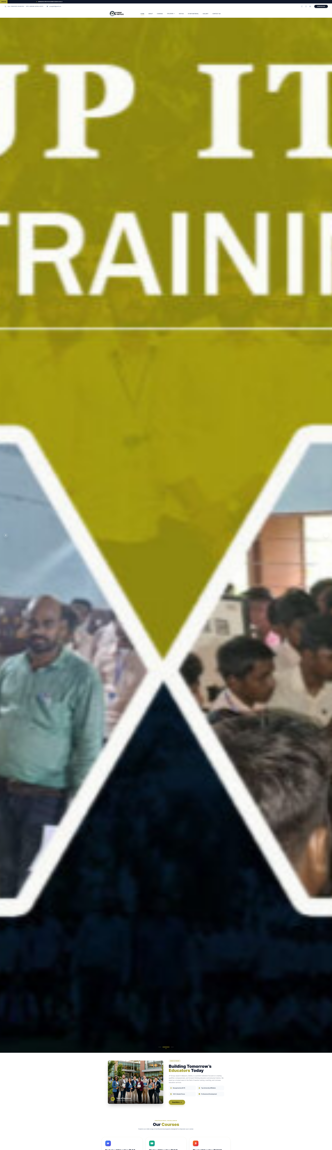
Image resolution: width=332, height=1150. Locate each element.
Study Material (193, 13)
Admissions (321, 6)
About (150, 13)
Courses (160, 13)
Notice (181, 13)
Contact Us (217, 13)
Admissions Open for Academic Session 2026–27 (50, 1)
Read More (177, 1102)
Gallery (205, 13)
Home (142, 13)
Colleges (170, 13)
